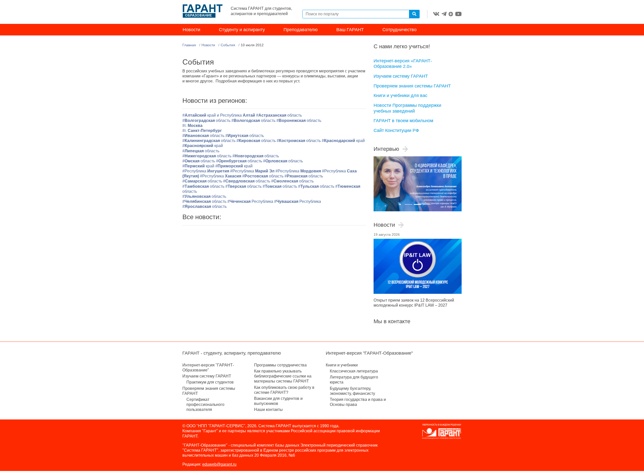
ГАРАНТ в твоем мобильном (403, 120)
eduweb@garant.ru (219, 464)
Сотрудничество (399, 29)
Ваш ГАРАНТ (350, 29)
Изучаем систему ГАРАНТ (401, 76)
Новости (191, 29)
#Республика (205, 171)
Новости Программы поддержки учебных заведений (407, 108)
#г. (192, 125)
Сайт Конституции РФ (396, 130)
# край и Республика (219, 115)
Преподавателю (301, 29)
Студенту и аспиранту (242, 29)
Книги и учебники (342, 365)
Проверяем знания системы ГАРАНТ (412, 85)
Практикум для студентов (210, 382)
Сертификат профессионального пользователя (205, 404)
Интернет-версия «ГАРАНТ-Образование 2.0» (403, 63)
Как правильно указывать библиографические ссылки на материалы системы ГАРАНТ (282, 376)
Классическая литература (354, 371)
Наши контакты (268, 409)
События (228, 45)
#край (343, 140)
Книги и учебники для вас (400, 95)
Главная (189, 45)
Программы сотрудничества (280, 365)
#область (279, 115)
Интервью (386, 149)
